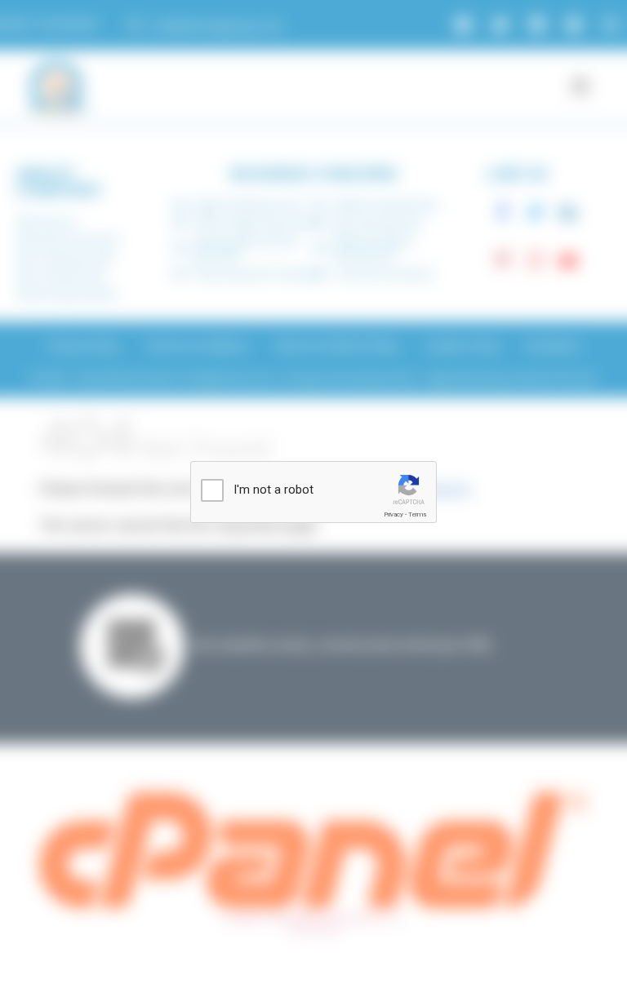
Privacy (393, 514)
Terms (417, 514)
